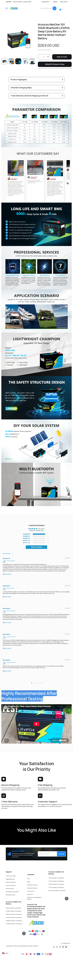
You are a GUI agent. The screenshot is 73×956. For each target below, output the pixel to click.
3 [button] (37, 683)
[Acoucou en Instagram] (60, 947)
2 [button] (34, 683)
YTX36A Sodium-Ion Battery (14, 924)
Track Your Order (11, 876)
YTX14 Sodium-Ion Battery (56, 887)
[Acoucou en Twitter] (63, 947)
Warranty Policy (10, 895)
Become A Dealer (32, 888)
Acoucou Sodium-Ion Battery (57, 890)
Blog (28, 882)
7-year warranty (9, 801)
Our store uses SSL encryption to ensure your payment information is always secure (16, 789)
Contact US (30, 891)
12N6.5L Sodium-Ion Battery (14, 914)
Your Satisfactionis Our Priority (36, 766)
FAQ (28, 878)
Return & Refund (10, 882)
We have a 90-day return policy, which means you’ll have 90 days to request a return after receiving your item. (17, 806)
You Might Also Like (36, 830)
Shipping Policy (10, 879)
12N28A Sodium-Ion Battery (14, 920)
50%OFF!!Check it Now (54, 64)
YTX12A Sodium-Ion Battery (14, 917)
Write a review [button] (36, 547)
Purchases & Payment (12, 892)
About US (30, 894)
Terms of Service (10, 885)
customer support (47, 801)
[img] (6, 558)
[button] (26, 534)
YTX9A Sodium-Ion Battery (56, 884)
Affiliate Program (32, 885)
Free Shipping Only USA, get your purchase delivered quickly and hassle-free (52, 789)
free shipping (45, 785)
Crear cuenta (63, 1)
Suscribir (61, 854)
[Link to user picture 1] (7, 577)
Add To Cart (62, 57)
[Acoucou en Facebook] (54, 947)
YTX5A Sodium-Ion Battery (13, 911)
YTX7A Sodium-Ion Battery (56, 881)
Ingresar (55, 1)
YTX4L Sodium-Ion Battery (56, 878)
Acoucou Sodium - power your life (22, 1)
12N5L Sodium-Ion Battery (13, 908)
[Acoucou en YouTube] (66, 947)
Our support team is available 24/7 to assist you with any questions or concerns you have (55, 805)
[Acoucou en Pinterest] (57, 947)
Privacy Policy (10, 888)
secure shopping (10, 785)
